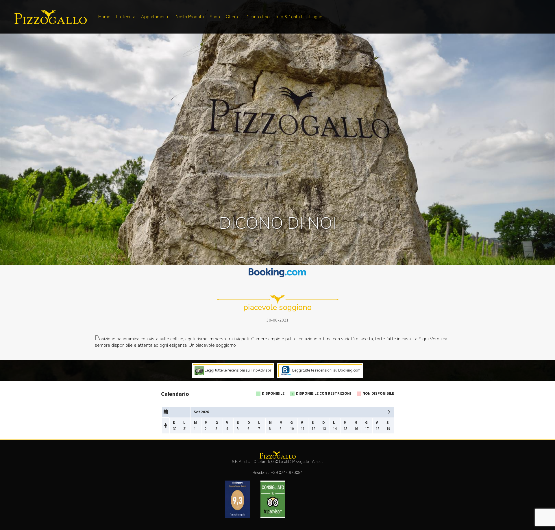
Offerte (233, 17)
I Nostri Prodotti (189, 17)
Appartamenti (154, 17)
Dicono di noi (258, 17)
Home (104, 17)
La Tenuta (125, 17)
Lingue (315, 17)
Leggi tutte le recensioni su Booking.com (325, 370)
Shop (215, 17)
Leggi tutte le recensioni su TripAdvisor (237, 370)
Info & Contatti (290, 17)
